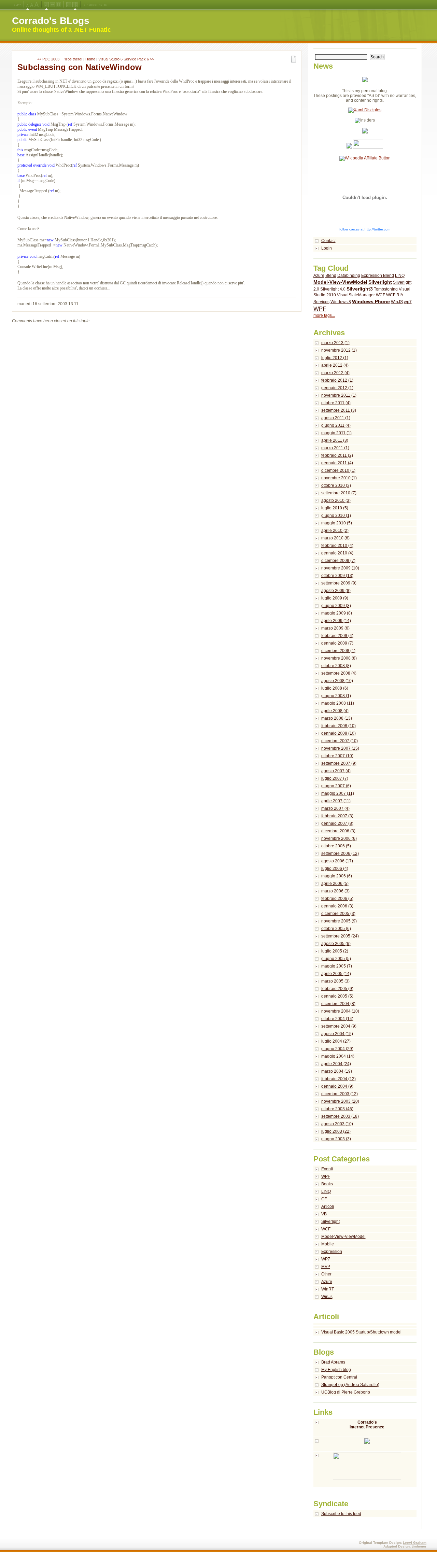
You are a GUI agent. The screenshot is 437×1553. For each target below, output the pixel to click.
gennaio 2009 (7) (337, 643)
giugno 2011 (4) (336, 425)
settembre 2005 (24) (340, 936)
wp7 (408, 301)
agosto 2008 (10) (337, 680)
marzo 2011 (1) (335, 448)
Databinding (348, 275)
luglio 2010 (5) (334, 508)
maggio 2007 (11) (337, 793)
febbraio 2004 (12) (338, 1078)
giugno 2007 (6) (336, 785)
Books (327, 1184)
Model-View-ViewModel (340, 282)
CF (324, 1199)
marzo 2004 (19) (336, 1071)
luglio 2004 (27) (336, 1041)
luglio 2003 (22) (336, 1131)
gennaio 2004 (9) (337, 1086)
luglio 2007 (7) (334, 778)
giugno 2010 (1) (336, 515)
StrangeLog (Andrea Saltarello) (350, 1384)
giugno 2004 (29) (337, 1048)
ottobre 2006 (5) (336, 846)
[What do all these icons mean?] (16, 5)
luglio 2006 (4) (334, 868)
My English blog (336, 1369)
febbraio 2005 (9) (337, 988)
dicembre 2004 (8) (338, 1003)
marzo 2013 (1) (335, 342)
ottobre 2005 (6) (336, 928)
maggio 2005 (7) (336, 966)
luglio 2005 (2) (334, 951)
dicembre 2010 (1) (338, 470)
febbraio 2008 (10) (338, 725)
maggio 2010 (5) (336, 523)
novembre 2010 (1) (339, 478)
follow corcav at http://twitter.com (364, 229)
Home (90, 59)
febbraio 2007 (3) (337, 816)
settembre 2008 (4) (338, 673)
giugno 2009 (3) (336, 605)
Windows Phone (371, 301)
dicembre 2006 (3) (338, 831)
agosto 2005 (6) (336, 943)
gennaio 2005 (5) (337, 996)
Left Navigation (68, 5)
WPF (319, 309)
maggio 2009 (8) (336, 613)
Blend (330, 275)
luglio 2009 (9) (334, 598)
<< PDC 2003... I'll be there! (59, 59)
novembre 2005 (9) (339, 921)
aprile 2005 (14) (336, 973)
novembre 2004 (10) (340, 1011)
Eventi (327, 1169)
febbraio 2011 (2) (337, 455)
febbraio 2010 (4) (337, 545)
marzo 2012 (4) (335, 372)
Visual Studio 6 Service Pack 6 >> (126, 59)
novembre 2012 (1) (339, 350)
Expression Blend (377, 275)
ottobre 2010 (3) (336, 485)
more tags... (324, 315)
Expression (331, 1251)
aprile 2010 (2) (335, 530)
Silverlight (380, 282)
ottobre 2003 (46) (337, 1108)
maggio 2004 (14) (337, 1056)
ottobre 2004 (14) (337, 1018)
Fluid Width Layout (52, 5)
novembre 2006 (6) (339, 838)
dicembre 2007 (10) (339, 740)
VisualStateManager (356, 295)
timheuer (419, 1546)
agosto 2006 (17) (337, 861)
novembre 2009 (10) (340, 568)
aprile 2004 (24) (336, 1063)
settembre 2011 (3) (338, 410)
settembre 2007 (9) (338, 763)
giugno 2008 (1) (336, 695)
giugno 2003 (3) (336, 1138)
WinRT (327, 1289)
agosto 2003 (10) (337, 1123)
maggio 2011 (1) (336, 432)
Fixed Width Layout (58, 5)
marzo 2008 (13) (336, 718)
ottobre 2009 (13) (337, 575)
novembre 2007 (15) (340, 748)
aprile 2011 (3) (334, 440)
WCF (380, 295)
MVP (325, 1266)
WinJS (397, 301)
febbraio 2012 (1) (337, 380)
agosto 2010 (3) (336, 500)
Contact (328, 240)
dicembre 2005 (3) (338, 913)
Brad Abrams (333, 1362)
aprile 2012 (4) (335, 365)
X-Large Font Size (36, 5)
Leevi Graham (414, 1542)
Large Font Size (31, 5)
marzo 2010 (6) (335, 538)
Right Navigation (74, 5)
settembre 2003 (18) (340, 1116)
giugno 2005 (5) (336, 958)
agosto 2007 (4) (336, 770)
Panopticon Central (339, 1377)
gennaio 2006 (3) (337, 906)
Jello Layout (46, 5)
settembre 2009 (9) (338, 583)
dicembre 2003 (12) (339, 1093)
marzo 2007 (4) (335, 808)
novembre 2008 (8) (339, 658)
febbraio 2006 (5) (337, 898)
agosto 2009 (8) (336, 590)
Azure (318, 275)
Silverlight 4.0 (333, 289)
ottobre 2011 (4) (336, 402)
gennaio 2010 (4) (337, 553)
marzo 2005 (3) (335, 981)
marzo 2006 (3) (335, 891)
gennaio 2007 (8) (337, 823)
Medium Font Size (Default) (27, 5)
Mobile (327, 1244)
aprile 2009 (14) (336, 620)
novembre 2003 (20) (340, 1101)
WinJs (327, 1296)
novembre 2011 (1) (338, 395)
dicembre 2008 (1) (338, 650)
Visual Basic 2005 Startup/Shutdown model (361, 1332)
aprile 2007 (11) (336, 801)
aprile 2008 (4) (335, 710)
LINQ (400, 275)
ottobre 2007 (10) (337, 755)
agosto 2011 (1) (335, 417)
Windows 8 (340, 301)
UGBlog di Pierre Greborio (345, 1392)
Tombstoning (386, 289)
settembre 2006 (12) (340, 853)
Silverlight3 (360, 289)
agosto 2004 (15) (337, 1033)
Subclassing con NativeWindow (79, 67)
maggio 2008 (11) (337, 703)
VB (324, 1214)
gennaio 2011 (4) (337, 463)
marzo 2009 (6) (335, 628)
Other (326, 1274)
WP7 (325, 1259)
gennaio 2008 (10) (338, 733)
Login (326, 248)
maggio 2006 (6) (336, 876)
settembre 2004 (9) (338, 1026)
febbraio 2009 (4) (337, 635)
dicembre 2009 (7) (338, 560)
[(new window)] (365, 1469)
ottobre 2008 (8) (336, 665)
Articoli (327, 1206)
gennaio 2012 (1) (337, 387)
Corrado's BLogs (50, 20)
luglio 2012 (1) (334, 357)
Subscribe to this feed (341, 1513)
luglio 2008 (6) (334, 688)
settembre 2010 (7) (338, 493)
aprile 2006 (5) (335, 883)
